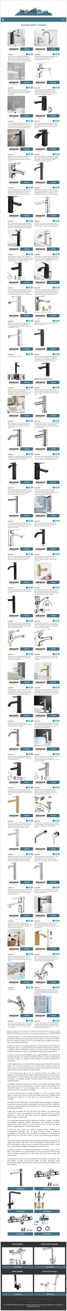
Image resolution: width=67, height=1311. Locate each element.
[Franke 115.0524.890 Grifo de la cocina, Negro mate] (20, 1200)
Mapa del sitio (33, 1302)
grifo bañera (17, 1244)
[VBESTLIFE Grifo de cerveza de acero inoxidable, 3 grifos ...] (46, 1200)
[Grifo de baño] (20, 971)
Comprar (26, 49)
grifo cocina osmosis (49, 1244)
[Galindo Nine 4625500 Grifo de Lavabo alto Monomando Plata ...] (20, 1177)
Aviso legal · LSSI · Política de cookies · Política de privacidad (33, 1299)
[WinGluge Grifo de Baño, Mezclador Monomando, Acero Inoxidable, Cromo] (46, 304)
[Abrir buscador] (63, 19)
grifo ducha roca (49, 1271)
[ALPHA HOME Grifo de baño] (20, 337)
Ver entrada (20, 1188)
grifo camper (17, 1271)
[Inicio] (33, 15)
